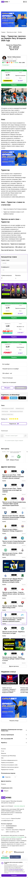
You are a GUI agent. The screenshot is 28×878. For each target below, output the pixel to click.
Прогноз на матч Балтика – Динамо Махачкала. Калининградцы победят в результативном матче (13, 517)
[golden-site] (9, 852)
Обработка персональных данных (10, 767)
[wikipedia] (19, 852)
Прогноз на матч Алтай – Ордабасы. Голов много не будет (13, 632)
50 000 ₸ (20, 353)
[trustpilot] (5, 857)
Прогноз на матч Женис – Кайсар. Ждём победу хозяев (12, 606)
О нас (2, 751)
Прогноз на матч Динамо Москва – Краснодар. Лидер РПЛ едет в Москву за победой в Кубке (13, 580)
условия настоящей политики (16, 869)
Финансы (3, 784)
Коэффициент (5, 267)
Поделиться (12, 423)
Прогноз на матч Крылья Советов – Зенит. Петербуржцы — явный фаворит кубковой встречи (13, 619)
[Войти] (24, 2)
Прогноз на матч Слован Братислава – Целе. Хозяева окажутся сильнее (14, 542)
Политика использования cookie (9, 764)
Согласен (14, 875)
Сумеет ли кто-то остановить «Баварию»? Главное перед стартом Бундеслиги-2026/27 (9, 690)
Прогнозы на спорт (8, 408)
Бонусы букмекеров (7, 734)
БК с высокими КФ (7, 738)
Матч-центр (5, 448)
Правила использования (7, 762)
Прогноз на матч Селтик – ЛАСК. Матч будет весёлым (12, 554)
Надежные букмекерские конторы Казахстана (11, 730)
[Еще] (26, 2)
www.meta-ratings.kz (19, 806)
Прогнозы (5, 411)
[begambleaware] (15, 857)
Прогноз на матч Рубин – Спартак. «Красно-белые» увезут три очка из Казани (13, 594)
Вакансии (3, 753)
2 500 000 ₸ (20, 332)
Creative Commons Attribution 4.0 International (12, 837)
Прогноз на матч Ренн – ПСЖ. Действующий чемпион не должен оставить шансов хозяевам (13, 476)
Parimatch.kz (20, 408)
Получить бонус (14, 720)
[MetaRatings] (6, 797)
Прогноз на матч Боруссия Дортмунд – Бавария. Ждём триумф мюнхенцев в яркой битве (14, 503)
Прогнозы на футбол (16, 411)
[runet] (2, 852)
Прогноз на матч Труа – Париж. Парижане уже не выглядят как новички (12, 490)
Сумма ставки (5, 260)
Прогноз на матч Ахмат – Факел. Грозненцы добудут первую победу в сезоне (13, 659)
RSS (2, 758)
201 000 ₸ (20, 80)
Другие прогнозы (8, 467)
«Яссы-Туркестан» (7, 414)
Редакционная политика (7, 769)
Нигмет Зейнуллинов (14, 57)
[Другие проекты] (5, 2)
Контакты (3, 748)
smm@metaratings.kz (11, 825)
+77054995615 (9, 827)
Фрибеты (4, 742)
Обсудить (7, 387)
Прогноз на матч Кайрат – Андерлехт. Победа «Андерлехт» (12, 530)
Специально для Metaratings (8, 755)
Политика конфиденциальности (9, 760)
